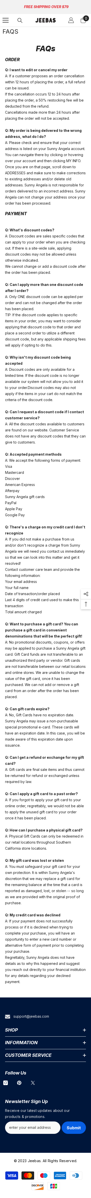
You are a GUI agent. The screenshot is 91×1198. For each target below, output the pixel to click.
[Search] (20, 20)
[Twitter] (33, 1083)
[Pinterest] (19, 1083)
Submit (74, 1127)
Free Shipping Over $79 (46, 7)
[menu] (6, 20)
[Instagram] (5, 1083)
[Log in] (71, 20)
